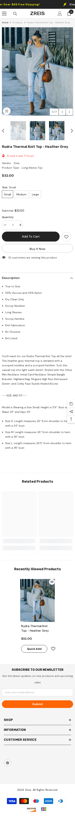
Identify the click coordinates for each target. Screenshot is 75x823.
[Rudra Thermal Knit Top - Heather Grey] (37, 600)
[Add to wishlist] (66, 237)
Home (5, 22)
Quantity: (8, 217)
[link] (19, 541)
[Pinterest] (7, 763)
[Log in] (60, 13)
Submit (37, 704)
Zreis (17, 163)
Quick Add (34, 649)
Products (18, 22)
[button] (62, 112)
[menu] (4, 13)
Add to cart (31, 236)
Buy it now (37, 249)
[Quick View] (52, 582)
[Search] (15, 13)
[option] (37, 71)
